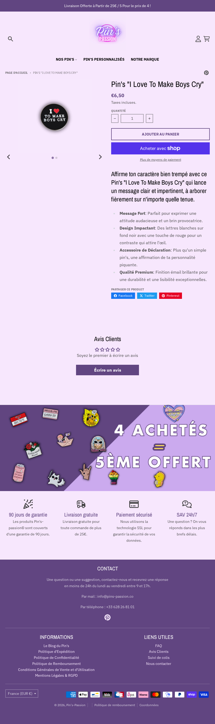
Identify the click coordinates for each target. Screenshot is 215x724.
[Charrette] (206, 39)
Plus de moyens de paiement (160, 160)
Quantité (118, 111)
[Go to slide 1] (53, 158)
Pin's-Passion (75, 705)
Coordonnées (149, 705)
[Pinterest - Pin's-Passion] (206, 72)
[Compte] (198, 39)
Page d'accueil (16, 73)
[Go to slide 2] (56, 158)
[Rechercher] (10, 39)
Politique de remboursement (114, 705)
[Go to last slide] (9, 157)
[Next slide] (100, 157)
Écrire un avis (107, 370)
